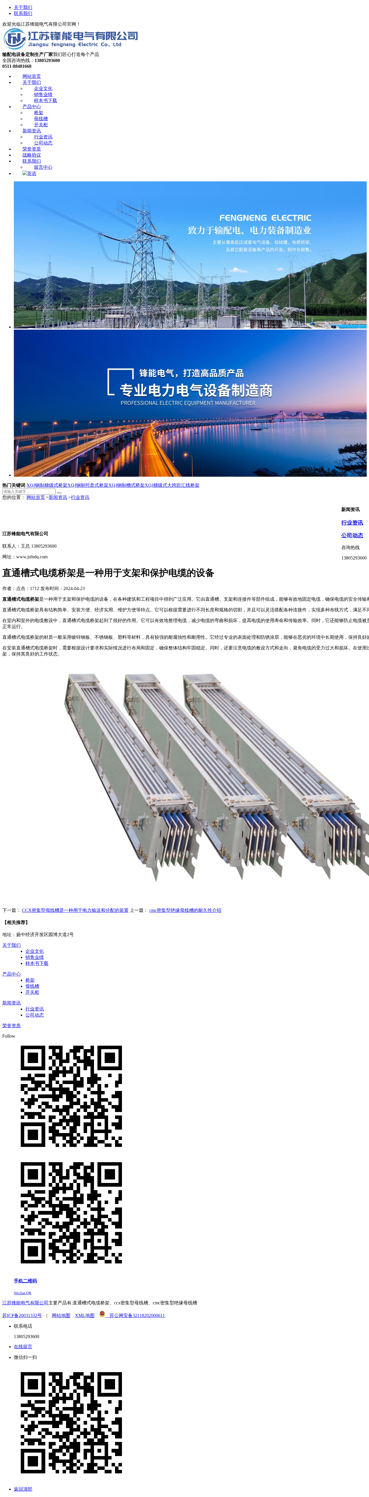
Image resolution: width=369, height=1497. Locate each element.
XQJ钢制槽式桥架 (126, 485)
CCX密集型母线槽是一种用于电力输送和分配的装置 (75, 910)
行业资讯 (80, 497)
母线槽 (32, 986)
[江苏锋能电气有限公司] (70, 48)
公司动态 (352, 535)
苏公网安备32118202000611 (135, 1315)
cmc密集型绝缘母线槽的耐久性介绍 (185, 910)
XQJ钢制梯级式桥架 (47, 485)
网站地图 (61, 1315)
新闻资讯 (58, 497)
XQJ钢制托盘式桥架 (87, 485)
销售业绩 (34, 957)
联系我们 (23, 13)
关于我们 (23, 7)
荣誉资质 (11, 1025)
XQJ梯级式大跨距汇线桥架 (172, 485)
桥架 (30, 980)
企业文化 (34, 951)
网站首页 (36, 497)
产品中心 (11, 974)
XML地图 (85, 1315)
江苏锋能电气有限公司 (25, 1302)
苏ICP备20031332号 (22, 1315)
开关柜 (32, 992)
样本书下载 (36, 963)
